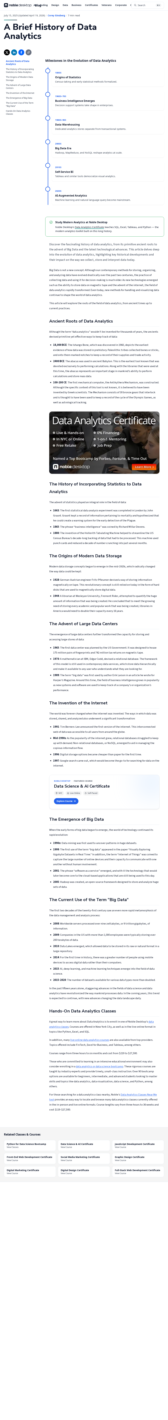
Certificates (91, 5)
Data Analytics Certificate (89, 227)
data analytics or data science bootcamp (99, 1066)
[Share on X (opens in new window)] (7, 52)
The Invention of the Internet (20, 89)
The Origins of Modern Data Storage (20, 75)
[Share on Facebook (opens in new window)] (21, 52)
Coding (44, 5)
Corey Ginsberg (56, 15)
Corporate (121, 5)
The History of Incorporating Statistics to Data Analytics (20, 68)
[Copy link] (29, 52)
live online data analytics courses (89, 1040)
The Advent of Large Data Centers (18, 83)
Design (55, 5)
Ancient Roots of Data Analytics (21, 61)
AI (35, 5)
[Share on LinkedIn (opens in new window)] (14, 52)
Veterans (107, 5)
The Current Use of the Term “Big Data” (19, 101)
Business (76, 5)
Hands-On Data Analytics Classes (18, 109)
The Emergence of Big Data (19, 94)
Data (65, 5)
